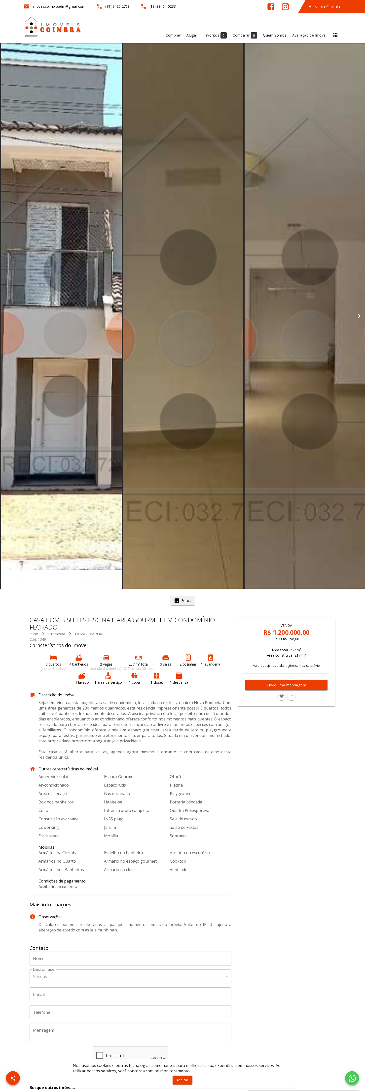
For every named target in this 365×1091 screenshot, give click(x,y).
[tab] (182, 601)
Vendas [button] (40, 976)
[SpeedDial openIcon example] (13, 1078)
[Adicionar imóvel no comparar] (291, 696)
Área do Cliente (325, 6)
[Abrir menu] (335, 35)
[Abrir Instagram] (285, 6)
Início (34, 633)
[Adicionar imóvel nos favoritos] (282, 696)
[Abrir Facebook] (270, 6)
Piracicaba (56, 633)
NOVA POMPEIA (88, 633)
